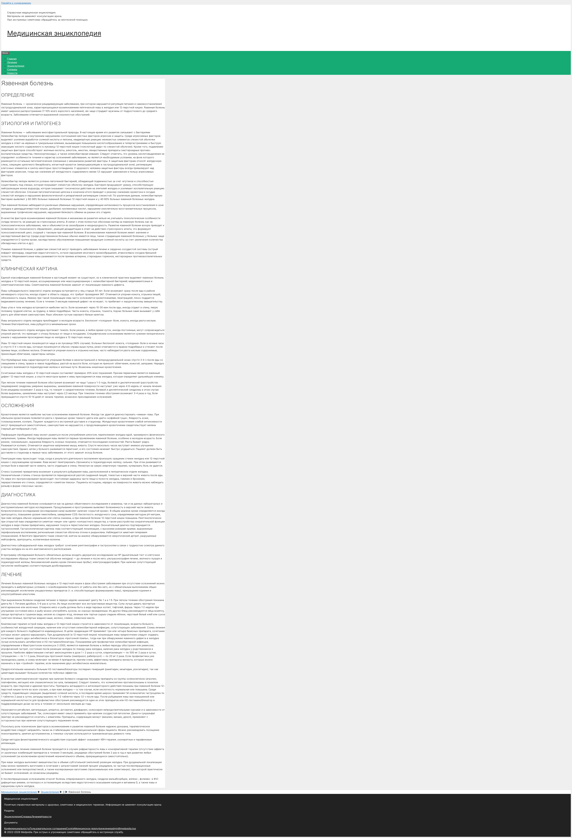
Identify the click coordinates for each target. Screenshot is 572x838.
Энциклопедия (15, 65)
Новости (12, 73)
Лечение (12, 62)
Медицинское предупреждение (92, 828)
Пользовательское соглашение (47, 828)
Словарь (12, 69)
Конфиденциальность (16, 828)
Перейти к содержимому (16, 2)
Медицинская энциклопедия (54, 33)
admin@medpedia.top (123, 828)
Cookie (70, 828)
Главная (12, 58)
